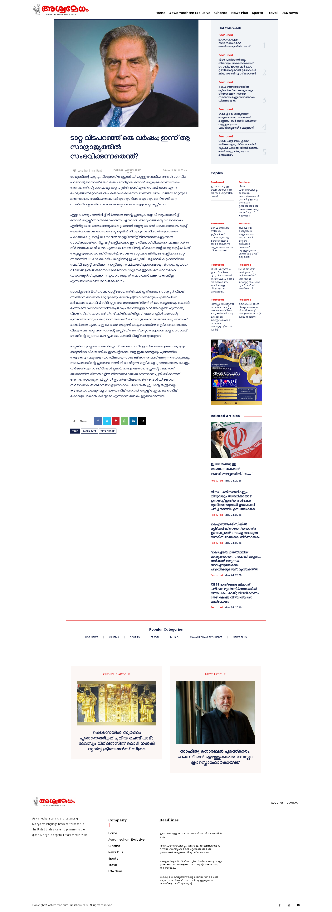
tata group (107, 431)
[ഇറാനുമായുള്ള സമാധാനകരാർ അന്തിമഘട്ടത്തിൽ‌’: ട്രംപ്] (236, 440)
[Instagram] (289, 905)
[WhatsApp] (124, 421)
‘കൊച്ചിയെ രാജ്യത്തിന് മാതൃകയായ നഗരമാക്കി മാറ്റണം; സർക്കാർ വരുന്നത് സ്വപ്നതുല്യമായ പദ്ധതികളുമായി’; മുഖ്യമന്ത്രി (237, 121)
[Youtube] (298, 905)
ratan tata (89, 431)
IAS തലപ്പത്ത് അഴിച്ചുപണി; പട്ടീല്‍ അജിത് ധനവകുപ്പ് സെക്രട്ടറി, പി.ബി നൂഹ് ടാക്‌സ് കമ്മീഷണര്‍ (249, 279)
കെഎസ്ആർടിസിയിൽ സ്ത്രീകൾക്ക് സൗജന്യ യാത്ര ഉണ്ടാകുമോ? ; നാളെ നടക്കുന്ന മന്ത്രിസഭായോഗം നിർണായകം (236, 94)
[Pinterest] (116, 421)
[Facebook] (98, 421)
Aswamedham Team (133, 171)
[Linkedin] (133, 421)
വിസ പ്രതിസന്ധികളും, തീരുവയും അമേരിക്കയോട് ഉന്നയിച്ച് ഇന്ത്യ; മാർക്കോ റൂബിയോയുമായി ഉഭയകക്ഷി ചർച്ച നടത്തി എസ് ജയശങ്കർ (237, 67)
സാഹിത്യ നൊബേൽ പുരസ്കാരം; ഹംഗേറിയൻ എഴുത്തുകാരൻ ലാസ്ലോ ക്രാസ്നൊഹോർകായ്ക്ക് (215, 757)
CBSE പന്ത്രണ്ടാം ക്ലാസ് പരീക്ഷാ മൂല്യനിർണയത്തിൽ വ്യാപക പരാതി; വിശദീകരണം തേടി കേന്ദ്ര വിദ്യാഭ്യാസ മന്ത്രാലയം (238, 148)
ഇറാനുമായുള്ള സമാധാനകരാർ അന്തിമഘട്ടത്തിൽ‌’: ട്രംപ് (234, 43)
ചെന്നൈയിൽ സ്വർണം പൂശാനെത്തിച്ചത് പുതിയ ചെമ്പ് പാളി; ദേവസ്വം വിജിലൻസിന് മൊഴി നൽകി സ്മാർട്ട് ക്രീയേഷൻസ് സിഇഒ (117, 742)
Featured (225, 35)
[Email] (142, 421)
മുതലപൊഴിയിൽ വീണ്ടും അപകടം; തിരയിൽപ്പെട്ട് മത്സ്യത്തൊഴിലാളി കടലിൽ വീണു (249, 311)
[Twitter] (107, 421)
